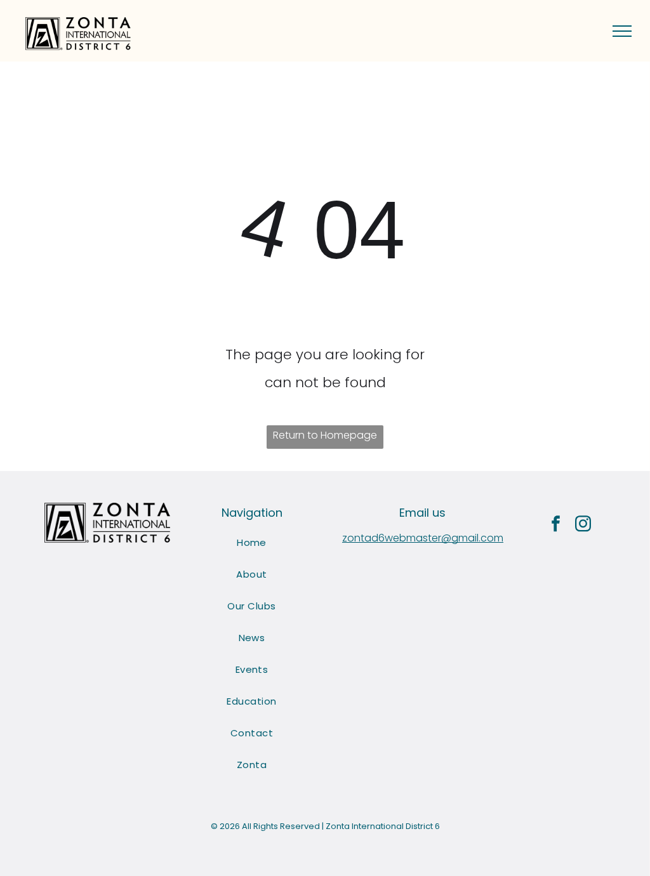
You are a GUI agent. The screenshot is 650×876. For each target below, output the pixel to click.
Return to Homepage (325, 435)
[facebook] (555, 525)
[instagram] (583, 525)
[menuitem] (251, 543)
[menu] (622, 31)
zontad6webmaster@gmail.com (422, 538)
